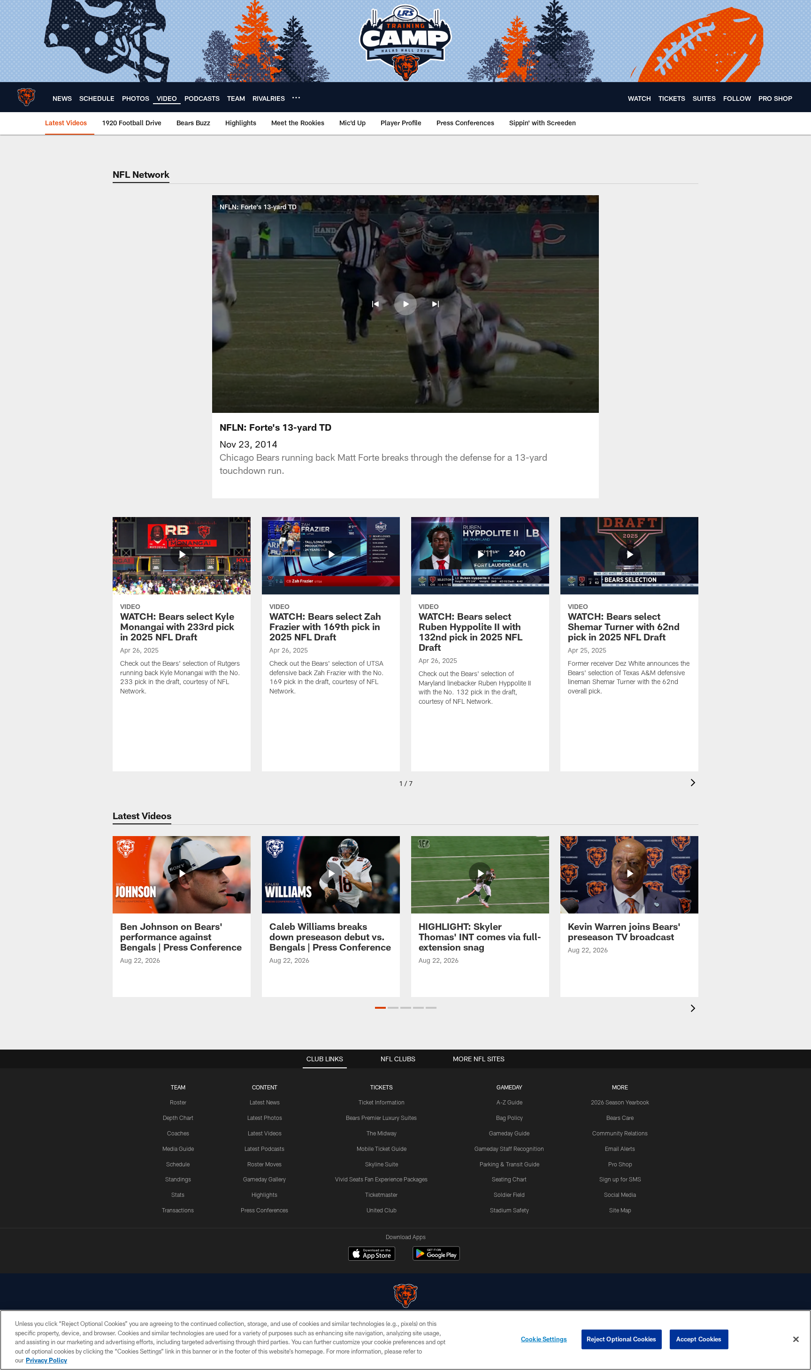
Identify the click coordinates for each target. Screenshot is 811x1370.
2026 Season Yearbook (620, 1102)
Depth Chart (178, 1117)
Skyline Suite (381, 1164)
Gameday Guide (509, 1133)
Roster (178, 1102)
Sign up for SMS (620, 1179)
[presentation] (694, 784)
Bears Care (620, 1117)
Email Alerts (620, 1148)
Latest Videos (265, 1133)
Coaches (178, 1133)
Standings (178, 1179)
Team (178, 1087)
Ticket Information (382, 1102)
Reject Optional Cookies (622, 1339)
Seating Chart (509, 1179)
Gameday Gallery (264, 1179)
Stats (177, 1194)
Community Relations (620, 1133)
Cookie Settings (544, 1339)
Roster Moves (264, 1164)
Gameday (509, 1087)
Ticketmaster (381, 1194)
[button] (375, 304)
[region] (405, 1340)
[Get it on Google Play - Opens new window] (436, 1258)
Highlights (264, 1194)
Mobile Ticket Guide (381, 1148)
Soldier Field (509, 1194)
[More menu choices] (296, 97)
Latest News (265, 1102)
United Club (382, 1210)
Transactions (178, 1210)
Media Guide (178, 1148)
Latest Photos (264, 1117)
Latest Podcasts (264, 1148)
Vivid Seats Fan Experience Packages (381, 1179)
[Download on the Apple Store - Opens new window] (371, 1255)
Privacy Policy (46, 1360)
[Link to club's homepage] (26, 97)
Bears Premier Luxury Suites (381, 1117)
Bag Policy (509, 1117)
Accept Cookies (699, 1339)
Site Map (620, 1210)
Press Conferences (264, 1210)
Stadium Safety (509, 1210)
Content (264, 1087)
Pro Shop (620, 1164)
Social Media (620, 1194)
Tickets (381, 1087)
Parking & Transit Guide (509, 1164)
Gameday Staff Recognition (509, 1148)
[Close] (796, 1339)
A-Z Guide (509, 1102)
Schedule (178, 1164)
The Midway (382, 1133)
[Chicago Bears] (405, 1297)
